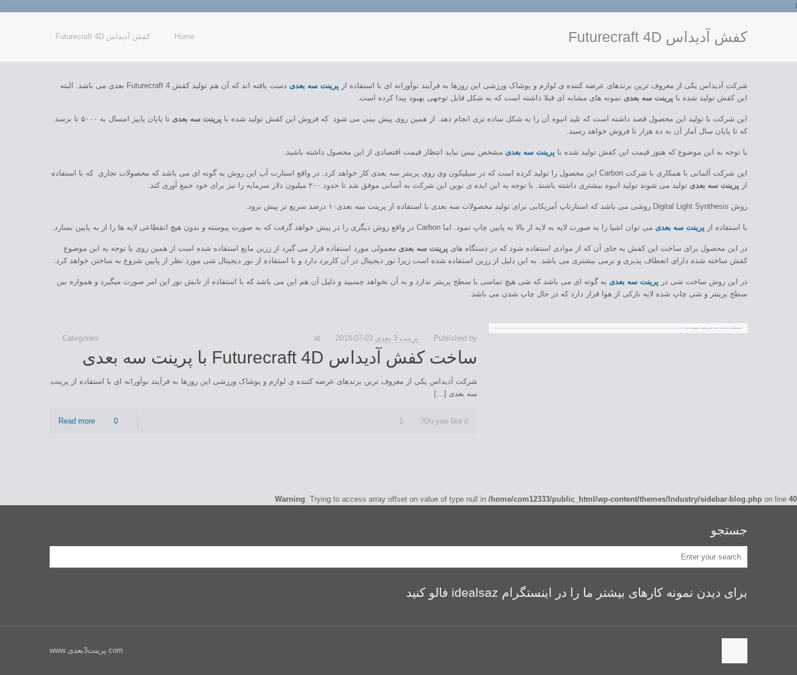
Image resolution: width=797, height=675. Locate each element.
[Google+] (68, 29)
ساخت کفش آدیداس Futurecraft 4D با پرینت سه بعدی (279, 357)
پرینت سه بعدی (634, 281)
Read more (76, 421)
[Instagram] (56, 29)
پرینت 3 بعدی (396, 338)
